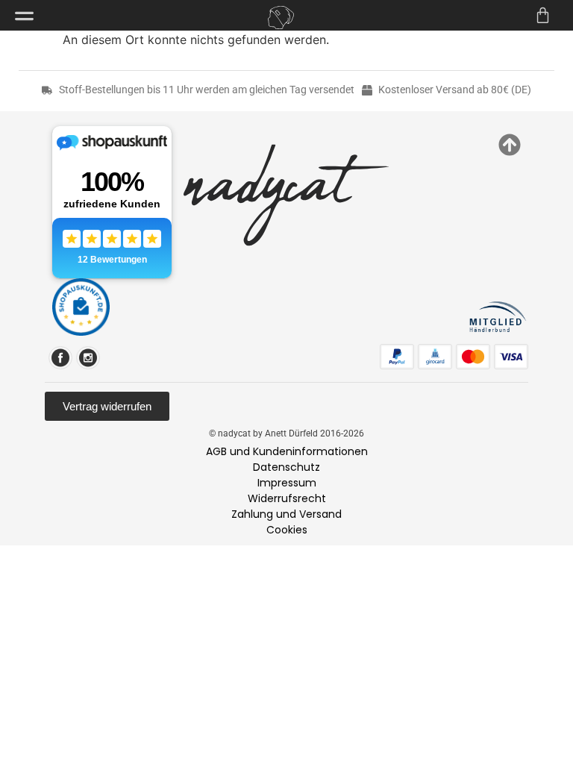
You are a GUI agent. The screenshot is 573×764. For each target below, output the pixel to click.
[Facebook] (60, 357)
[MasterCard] (473, 356)
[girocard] (435, 356)
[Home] (280, 17)
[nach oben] (509, 145)
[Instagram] (88, 357)
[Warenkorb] (542, 15)
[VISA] (511, 356)
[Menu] (24, 16)
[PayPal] (397, 356)
